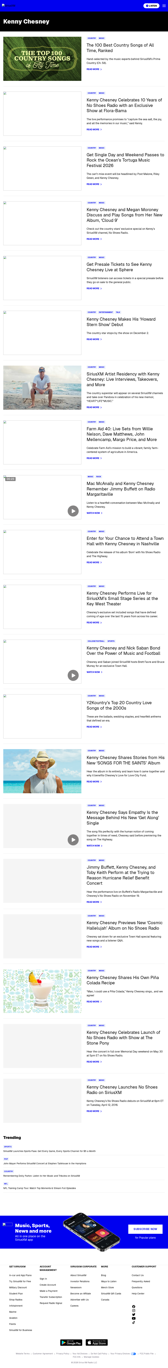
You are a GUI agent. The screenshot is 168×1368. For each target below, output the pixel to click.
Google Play (71, 1342)
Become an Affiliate (80, 1293)
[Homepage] (12, 6)
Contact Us (138, 1275)
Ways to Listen (108, 1281)
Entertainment (106, 312)
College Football (96, 641)
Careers (74, 1305)
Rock (98, 477)
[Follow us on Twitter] (135, 1314)
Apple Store (97, 1342)
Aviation (13, 1317)
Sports (111, 641)
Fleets (12, 1324)
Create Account (48, 1284)
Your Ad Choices (80, 1353)
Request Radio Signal (51, 1303)
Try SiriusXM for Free (20, 1281)
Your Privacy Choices (120, 1353)
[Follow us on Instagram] (135, 1311)
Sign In (43, 1278)
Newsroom (76, 1287)
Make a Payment (48, 1290)
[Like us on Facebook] (135, 1307)
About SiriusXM (78, 1275)
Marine (12, 1311)
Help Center (138, 1293)
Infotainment (15, 1305)
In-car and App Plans (20, 1275)
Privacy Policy (63, 1353)
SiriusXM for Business (20, 1330)
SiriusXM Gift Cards (111, 1293)
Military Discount (18, 1287)
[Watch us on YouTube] (135, 1318)
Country (92, 38)
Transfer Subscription (51, 1297)
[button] (164, 6)
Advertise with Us (79, 1299)
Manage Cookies (91, 1357)
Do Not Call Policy (99, 1353)
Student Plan (16, 1293)
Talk (118, 312)
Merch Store (107, 1287)
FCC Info (77, 1357)
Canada (105, 1299)
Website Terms (23, 1353)
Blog (103, 1275)
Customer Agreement (43, 1353)
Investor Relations (79, 1281)
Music (101, 38)
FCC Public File (147, 1353)
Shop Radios (15, 1299)
